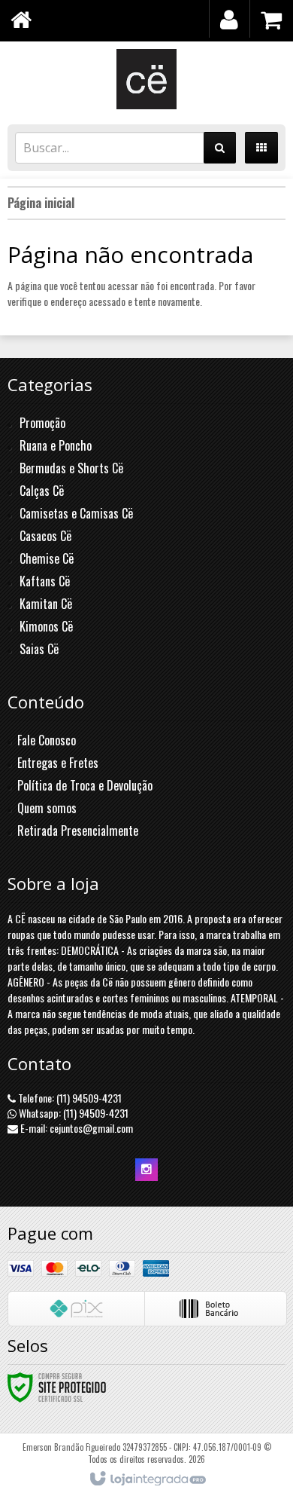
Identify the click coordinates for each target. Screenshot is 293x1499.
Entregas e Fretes (57, 763)
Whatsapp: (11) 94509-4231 (72, 1113)
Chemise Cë (47, 558)
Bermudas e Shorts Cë (71, 468)
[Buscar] (220, 148)
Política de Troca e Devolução (85, 785)
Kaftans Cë (45, 581)
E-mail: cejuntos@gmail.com (75, 1128)
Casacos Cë (45, 536)
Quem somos (47, 808)
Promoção (42, 423)
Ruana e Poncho (56, 445)
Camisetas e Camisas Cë (76, 513)
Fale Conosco (46, 740)
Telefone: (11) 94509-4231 (69, 1098)
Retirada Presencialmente (77, 830)
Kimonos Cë (46, 626)
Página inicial (41, 203)
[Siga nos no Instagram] (146, 1168)
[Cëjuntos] (146, 79)
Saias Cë (39, 649)
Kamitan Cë (46, 604)
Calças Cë (42, 491)
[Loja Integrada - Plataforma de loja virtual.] (147, 1479)
